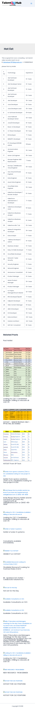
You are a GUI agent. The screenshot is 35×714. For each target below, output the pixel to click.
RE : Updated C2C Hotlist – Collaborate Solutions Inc (14, 579)
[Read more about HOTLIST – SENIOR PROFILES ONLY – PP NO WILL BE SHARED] (17, 414)
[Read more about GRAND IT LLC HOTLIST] (10, 551)
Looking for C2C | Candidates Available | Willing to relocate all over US (16, 400)
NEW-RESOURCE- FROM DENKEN (15, 673)
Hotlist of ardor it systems (14, 532)
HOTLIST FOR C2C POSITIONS (14, 684)
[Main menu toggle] (31, 3)
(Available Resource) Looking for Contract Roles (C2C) (16, 568)
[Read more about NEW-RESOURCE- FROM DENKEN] (13, 669)
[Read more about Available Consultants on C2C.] (13, 599)
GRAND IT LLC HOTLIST (12, 554)
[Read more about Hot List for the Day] (10, 587)
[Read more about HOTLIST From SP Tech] (17, 446)
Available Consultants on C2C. (15, 602)
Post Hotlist (7, 340)
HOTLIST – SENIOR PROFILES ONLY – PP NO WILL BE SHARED (16, 423)
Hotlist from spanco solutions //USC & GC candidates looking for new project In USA (17, 480)
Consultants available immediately (12, 542)
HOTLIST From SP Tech (12, 463)
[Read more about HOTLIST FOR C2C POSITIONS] (12, 681)
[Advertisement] (17, 25)
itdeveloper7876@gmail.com (12, 62)
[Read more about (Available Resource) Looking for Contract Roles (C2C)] (17, 563)
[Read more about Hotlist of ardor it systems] (12, 529)
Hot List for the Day (11, 591)
